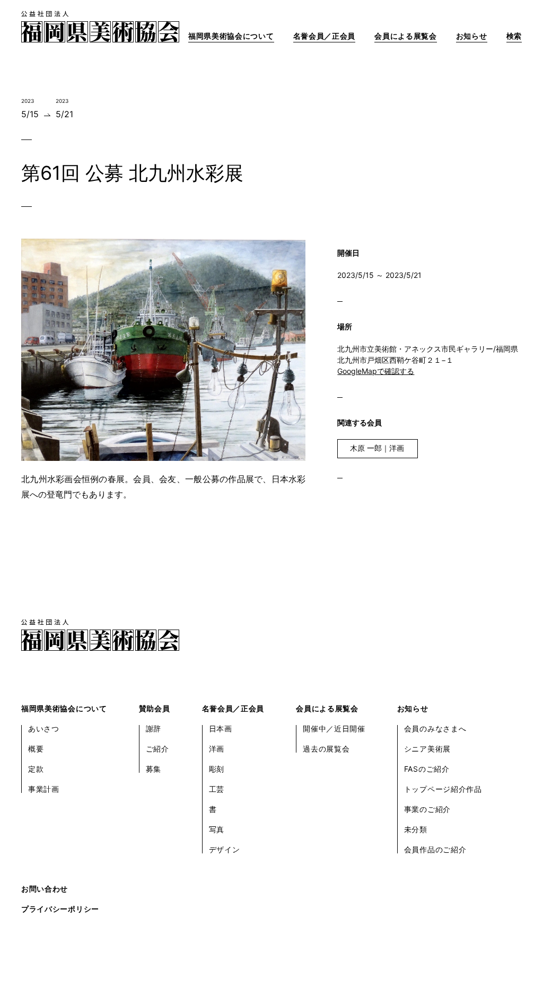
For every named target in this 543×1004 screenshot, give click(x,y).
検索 (514, 35)
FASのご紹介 (427, 768)
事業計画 (43, 788)
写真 (216, 829)
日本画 (220, 728)
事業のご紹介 (427, 809)
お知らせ (471, 35)
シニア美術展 (427, 748)
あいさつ (43, 728)
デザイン (224, 849)
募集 (153, 768)
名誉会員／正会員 (324, 35)
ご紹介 (157, 748)
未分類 (415, 829)
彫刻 (216, 768)
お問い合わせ (44, 888)
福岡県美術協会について (231, 35)
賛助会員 (154, 708)
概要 (35, 748)
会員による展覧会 (405, 35)
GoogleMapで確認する (375, 371)
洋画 (216, 748)
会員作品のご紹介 (435, 849)
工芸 (216, 788)
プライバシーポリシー (60, 908)
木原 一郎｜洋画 (377, 448)
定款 (35, 768)
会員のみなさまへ (435, 728)
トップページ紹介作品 (443, 788)
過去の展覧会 (326, 748)
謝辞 (153, 728)
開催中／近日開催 (334, 728)
